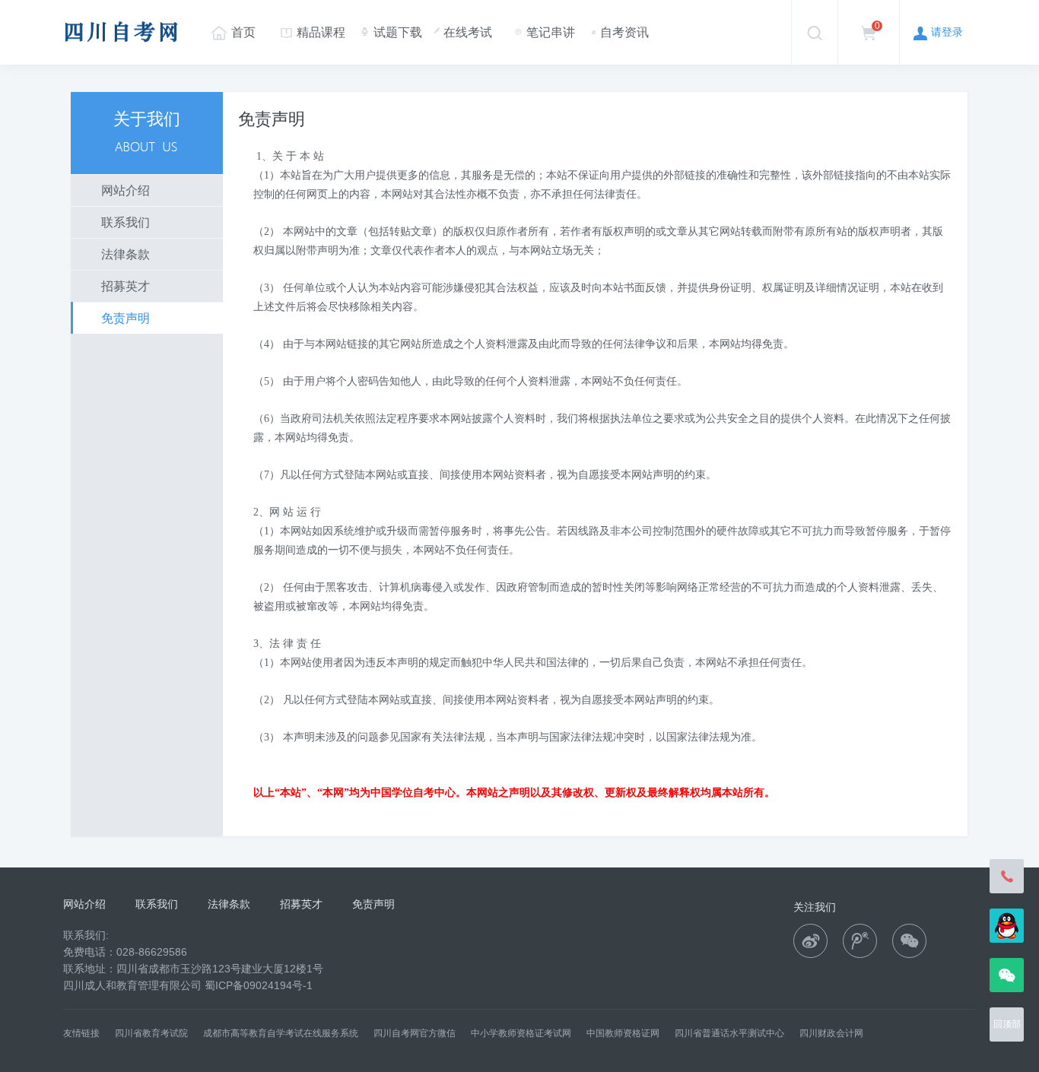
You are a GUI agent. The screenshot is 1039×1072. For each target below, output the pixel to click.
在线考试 (463, 32)
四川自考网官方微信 (414, 1033)
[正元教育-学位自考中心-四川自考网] (121, 49)
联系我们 (125, 222)
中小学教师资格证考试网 (521, 1033)
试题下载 (391, 32)
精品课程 (313, 32)
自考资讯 (620, 32)
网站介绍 (125, 190)
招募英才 (125, 286)
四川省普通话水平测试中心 (729, 1033)
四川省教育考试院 (151, 1033)
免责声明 (125, 318)
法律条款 (125, 254)
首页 (233, 32)
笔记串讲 (545, 32)
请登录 (938, 32)
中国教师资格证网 (622, 1033)
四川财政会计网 (831, 1033)
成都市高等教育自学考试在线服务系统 (280, 1033)
